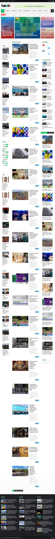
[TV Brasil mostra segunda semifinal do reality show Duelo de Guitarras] (38, 379)
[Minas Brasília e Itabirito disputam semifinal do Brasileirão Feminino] (38, 291)
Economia (40, 10)
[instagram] (51, 1)
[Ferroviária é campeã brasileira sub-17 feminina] (38, 123)
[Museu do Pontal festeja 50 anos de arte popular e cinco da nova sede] (38, 206)
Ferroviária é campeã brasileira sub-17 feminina (47, 35)
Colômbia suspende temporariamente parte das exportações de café (47, 84)
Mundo (20, 10)
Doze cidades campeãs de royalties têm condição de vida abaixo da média (47, 118)
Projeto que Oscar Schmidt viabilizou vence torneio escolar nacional (5, 338)
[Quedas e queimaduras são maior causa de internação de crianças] (38, 248)
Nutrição (4, 163)
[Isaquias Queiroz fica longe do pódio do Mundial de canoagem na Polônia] (38, 333)
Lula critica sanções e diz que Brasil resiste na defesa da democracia (48, 517)
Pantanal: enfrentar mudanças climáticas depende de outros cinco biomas (32, 470)
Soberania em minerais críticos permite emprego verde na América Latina (30, 528)
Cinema (4, 165)
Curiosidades (14, 10)
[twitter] (50, 1)
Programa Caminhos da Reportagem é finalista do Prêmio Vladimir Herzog (48, 506)
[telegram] (53, 1)
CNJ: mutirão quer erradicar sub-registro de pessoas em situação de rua (5, 57)
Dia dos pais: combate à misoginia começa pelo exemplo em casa (47, 77)
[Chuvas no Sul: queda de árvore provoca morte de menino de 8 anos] (38, 442)
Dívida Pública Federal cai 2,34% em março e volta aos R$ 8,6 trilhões (30, 506)
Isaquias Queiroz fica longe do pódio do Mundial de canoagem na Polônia (33, 319)
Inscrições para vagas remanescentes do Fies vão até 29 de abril (5, 311)
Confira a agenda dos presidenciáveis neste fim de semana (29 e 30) (33, 298)
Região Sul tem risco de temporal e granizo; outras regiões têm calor (7, 33)
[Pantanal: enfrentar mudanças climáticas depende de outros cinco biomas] (38, 486)
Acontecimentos (27, 10)
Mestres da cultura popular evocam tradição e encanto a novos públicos (33, 213)
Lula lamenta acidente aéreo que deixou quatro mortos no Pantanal (47, 512)
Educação (7, 10)
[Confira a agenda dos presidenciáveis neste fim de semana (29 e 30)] (38, 312)
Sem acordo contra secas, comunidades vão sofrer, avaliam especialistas (47, 24)
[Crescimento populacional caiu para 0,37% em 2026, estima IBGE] (38, 400)
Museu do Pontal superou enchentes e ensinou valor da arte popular (33, 256)
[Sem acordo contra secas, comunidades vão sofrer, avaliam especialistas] (38, 103)
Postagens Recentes (16, 41)
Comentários (50, 132)
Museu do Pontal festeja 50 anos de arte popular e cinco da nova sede (33, 193)
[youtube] (49, 1)
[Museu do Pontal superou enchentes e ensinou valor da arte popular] (38, 269)
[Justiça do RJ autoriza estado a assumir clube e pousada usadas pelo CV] (38, 165)
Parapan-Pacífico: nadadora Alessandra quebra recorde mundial (26, 34)
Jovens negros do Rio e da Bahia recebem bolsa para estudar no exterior (47, 91)
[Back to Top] (53, 537)
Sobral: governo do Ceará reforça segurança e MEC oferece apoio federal (48, 501)
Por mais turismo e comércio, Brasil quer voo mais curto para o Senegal (30, 523)
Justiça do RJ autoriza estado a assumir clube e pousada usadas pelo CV (33, 152)
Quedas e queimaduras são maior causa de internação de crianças (33, 235)
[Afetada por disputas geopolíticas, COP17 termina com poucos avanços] (38, 423)
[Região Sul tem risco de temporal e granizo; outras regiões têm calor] (38, 60)
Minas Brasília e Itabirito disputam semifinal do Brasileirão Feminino (47, 308)
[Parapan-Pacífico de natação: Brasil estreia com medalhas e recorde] (38, 144)
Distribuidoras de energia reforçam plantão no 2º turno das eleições (47, 65)
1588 (19, 490)
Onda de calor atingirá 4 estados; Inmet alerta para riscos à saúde (5, 217)
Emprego (4, 155)
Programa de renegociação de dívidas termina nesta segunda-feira (33, 172)
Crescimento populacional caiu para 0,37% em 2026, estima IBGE (33, 387)
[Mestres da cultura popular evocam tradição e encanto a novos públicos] (38, 228)
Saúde (4, 146)
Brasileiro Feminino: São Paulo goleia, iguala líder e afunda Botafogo (47, 105)
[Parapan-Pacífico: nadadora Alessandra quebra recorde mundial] (38, 82)
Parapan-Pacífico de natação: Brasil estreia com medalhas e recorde (33, 130)
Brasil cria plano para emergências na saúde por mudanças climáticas (47, 352)
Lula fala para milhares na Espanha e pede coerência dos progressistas (5, 231)
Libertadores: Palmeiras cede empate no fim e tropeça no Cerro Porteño (47, 98)
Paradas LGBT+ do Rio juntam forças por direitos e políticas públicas (30, 517)
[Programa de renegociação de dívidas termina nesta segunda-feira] (38, 185)
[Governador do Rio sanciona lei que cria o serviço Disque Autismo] (38, 462)
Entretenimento (5, 159)
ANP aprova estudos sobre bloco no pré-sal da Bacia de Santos (5, 87)
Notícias (34, 10)
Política (45, 10)
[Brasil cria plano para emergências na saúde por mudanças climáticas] (38, 356)
